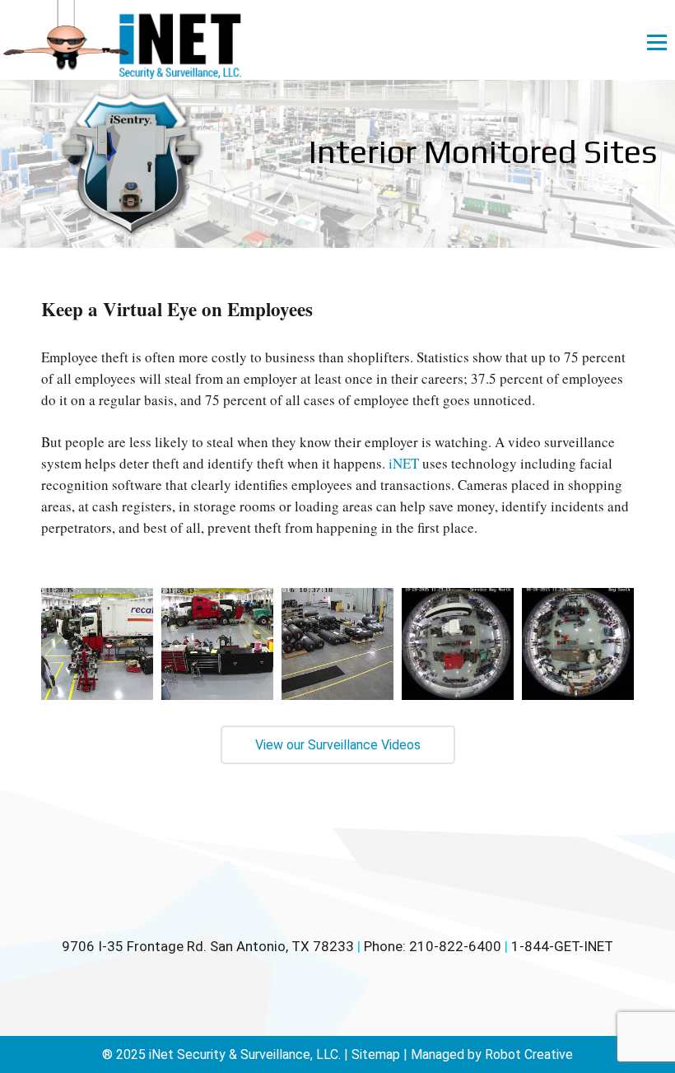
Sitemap (375, 1054)
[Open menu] (657, 42)
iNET (404, 463)
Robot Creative (529, 1054)
